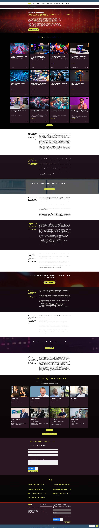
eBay (76, 423)
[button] (49, 125)
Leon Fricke (74, 398)
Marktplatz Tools (81, 423)
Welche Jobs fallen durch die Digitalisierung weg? (36, 497)
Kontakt (67, 3)
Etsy (77, 423)
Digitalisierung (21, 423)
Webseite (16, 424)
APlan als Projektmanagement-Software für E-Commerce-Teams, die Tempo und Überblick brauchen (39, 57)
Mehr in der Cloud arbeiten (32, 459)
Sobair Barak (74, 419)
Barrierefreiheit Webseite (15, 423)
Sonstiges (43, 459)
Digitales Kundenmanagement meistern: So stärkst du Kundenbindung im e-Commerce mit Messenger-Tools (79, 111)
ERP (60, 424)
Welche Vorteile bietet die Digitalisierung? (60, 489)
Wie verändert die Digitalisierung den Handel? (35, 489)
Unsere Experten (50, 3)
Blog (40, 423)
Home (34, 3)
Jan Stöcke (34, 419)
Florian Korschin (35, 398)
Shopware (13, 424)
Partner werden (57, 3)
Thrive (47, 423)
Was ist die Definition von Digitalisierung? (35, 493)
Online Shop (26, 423)
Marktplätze (72, 424)
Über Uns (62, 3)
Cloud (52, 424)
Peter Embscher (15, 419)
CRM (53, 424)
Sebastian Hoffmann (56, 398)
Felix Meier (54, 419)
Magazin (38, 3)
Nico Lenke (14, 398)
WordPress (19, 424)
